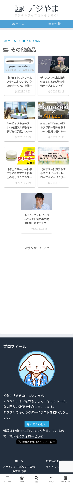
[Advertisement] (36, 287)
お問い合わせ (54, 461)
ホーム (19, 461)
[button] (64, 476)
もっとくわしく (36, 424)
